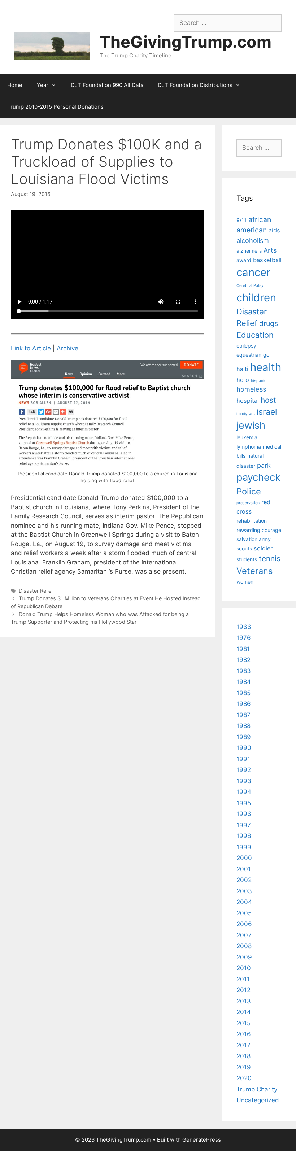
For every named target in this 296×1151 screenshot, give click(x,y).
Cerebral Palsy (250, 285)
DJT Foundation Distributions (195, 85)
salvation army (253, 539)
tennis (269, 558)
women (244, 582)
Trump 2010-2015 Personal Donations (55, 106)
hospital (247, 400)
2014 (243, 1012)
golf (267, 355)
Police (248, 491)
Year (42, 85)
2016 (243, 1034)
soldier (263, 548)
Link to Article (31, 348)
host (268, 400)
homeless (251, 389)
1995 (243, 803)
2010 (243, 968)
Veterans (254, 571)
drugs (268, 323)
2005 (244, 913)
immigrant (245, 413)
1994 (243, 791)
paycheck (258, 477)
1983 (243, 671)
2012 (243, 990)
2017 (243, 1045)
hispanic (258, 380)
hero (242, 379)
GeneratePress (201, 1139)
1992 (243, 769)
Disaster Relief (36, 591)
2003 (244, 891)
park (264, 465)
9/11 (241, 220)
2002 (244, 880)
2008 (244, 946)
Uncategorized (257, 1100)
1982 (243, 659)
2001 (243, 869)
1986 (243, 703)
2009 (244, 957)
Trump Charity (256, 1089)
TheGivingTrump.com (185, 42)
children (256, 297)
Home (14, 85)
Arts (270, 250)
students (246, 559)
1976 (243, 637)
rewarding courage (258, 530)
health (265, 367)
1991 (243, 759)
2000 (244, 858)
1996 (243, 814)
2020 (244, 1078)
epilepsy (246, 346)
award (243, 260)
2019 (243, 1067)
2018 (243, 1056)
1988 (243, 725)
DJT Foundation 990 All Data (107, 85)
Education (255, 335)
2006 (244, 924)
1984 (243, 681)
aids (274, 230)
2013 (243, 1001)
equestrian (248, 355)
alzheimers (249, 251)
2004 (244, 902)
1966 (243, 627)
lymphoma (248, 447)
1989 (243, 737)
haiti (242, 368)
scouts (244, 548)
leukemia (246, 437)
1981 (243, 649)
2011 (243, 979)
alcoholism (252, 240)
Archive (67, 348)
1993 (243, 781)
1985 (243, 693)
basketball (267, 259)
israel (267, 412)
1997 (243, 825)
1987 (243, 715)
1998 (243, 836)
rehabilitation (251, 521)
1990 (243, 747)
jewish (250, 425)
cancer (253, 272)
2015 (243, 1023)
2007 (244, 935)
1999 (243, 847)
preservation (248, 503)
